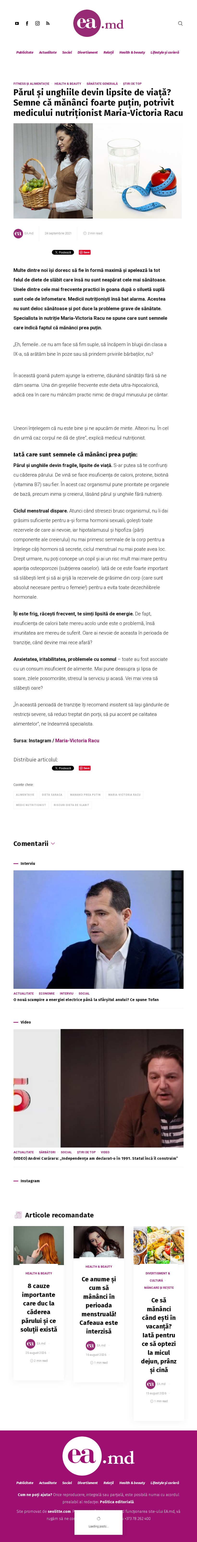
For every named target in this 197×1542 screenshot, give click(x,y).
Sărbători (47, 1152)
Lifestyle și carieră (165, 52)
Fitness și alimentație (31, 83)
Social (67, 52)
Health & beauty (132, 52)
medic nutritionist (31, 805)
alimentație (25, 795)
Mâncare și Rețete (159, 1287)
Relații (109, 52)
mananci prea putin (85, 795)
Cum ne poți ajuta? (35, 1494)
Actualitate (48, 52)
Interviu (66, 993)
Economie (47, 993)
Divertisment (88, 52)
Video (105, 1152)
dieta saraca (52, 795)
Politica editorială (117, 1502)
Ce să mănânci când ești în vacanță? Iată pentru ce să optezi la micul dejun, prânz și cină (159, 1335)
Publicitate (24, 52)
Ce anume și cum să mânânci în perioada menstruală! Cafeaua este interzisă (99, 1305)
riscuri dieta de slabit (71, 805)
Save (48, 1377)
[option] (39, 1308)
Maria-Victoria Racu (77, 740)
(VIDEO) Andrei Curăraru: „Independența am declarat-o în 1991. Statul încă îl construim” (95, 1158)
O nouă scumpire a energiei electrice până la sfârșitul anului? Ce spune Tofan (86, 999)
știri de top (132, 83)
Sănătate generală (102, 83)
